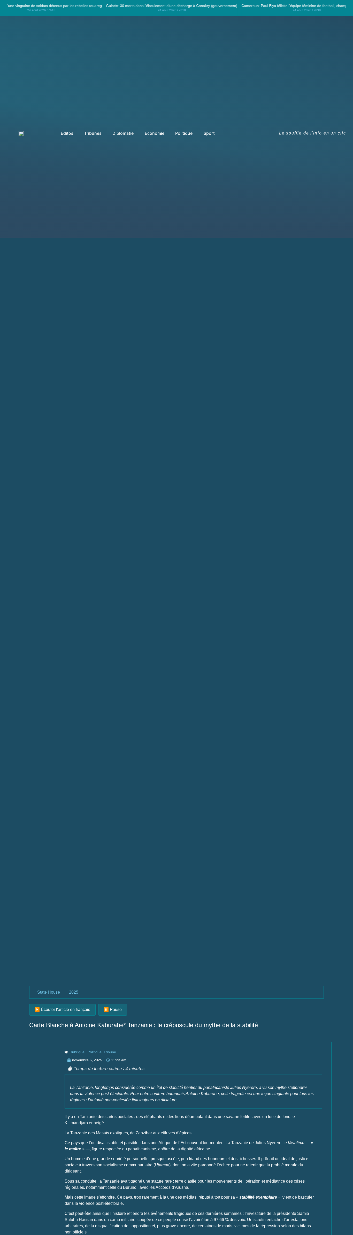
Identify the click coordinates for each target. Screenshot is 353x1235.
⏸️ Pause (113, 1009)
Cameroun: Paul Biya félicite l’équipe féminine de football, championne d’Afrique (71, 6)
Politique (95, 1052)
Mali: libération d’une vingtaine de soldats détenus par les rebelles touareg (201, 6)
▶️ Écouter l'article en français (62, 1009)
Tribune (110, 1052)
